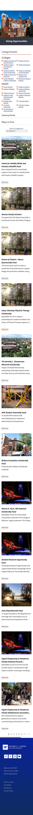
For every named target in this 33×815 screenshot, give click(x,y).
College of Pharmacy (24, 93)
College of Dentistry (24, 87)
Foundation (7, 785)
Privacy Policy (8, 791)
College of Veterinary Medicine (24, 96)
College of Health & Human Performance (9, 71)
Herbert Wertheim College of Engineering (10, 79)
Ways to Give (8, 122)
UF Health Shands (23, 101)
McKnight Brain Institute (8, 102)
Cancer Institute (8, 87)
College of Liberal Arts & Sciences (10, 75)
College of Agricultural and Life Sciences (10, 61)
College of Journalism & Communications (24, 71)
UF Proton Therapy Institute (23, 106)
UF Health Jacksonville (7, 106)
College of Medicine (9, 89)
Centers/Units (8, 115)
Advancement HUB (10, 768)
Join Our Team (9, 782)
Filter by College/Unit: (16, 129)
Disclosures (8, 788)
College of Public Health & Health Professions (8, 97)
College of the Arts (23, 61)
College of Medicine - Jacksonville (24, 90)
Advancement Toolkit (11, 771)
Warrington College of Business (24, 79)
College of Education (24, 65)
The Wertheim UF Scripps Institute (8, 110)
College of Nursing (9, 93)
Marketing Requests (10, 774)
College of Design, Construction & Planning (9, 66)
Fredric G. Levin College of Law (22, 75)
